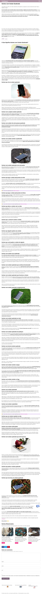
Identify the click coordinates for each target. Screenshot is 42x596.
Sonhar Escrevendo (31, 537)
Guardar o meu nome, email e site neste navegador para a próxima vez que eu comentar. (21, 575)
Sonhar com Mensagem (6, 537)
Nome (3, 561)
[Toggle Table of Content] (6, 39)
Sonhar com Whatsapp (19, 537)
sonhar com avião (16, 190)
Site (2, 570)
